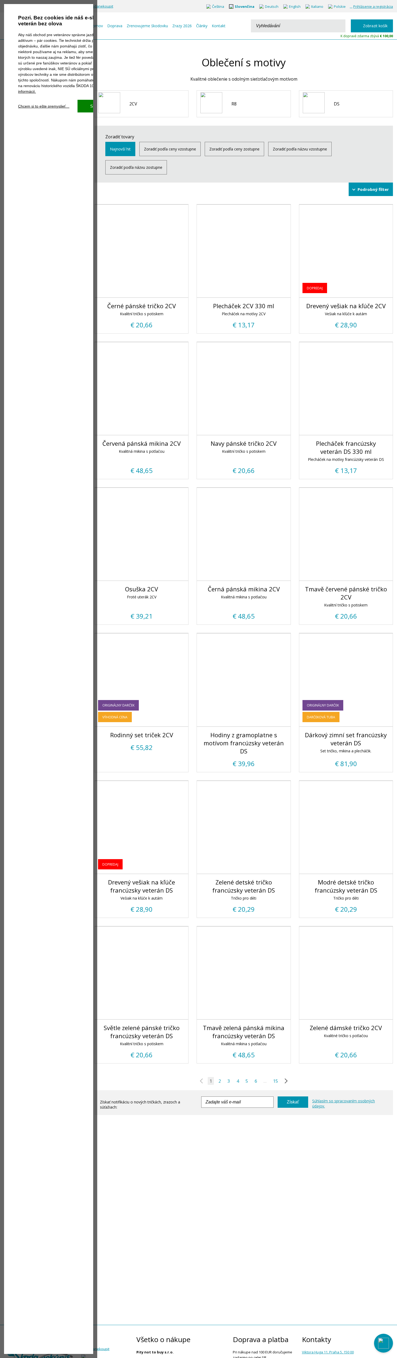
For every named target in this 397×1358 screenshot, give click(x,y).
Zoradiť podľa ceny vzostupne (170, 149)
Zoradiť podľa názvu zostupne (136, 167)
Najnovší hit (120, 149)
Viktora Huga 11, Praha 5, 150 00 (328, 1352)
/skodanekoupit (100, 6)
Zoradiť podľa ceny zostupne (234, 149)
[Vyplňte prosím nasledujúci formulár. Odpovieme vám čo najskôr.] (383, 1343)
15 (275, 1081)
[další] (285, 1081)
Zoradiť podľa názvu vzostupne (300, 149)
